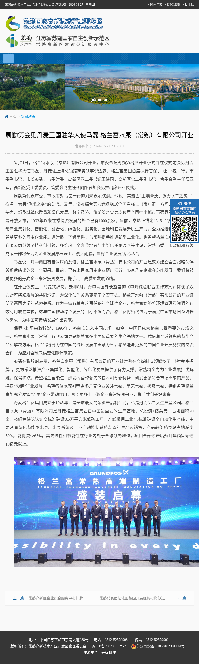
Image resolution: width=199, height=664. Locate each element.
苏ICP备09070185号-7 (109, 646)
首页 (13, 116)
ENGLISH (172, 4)
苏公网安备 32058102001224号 (162, 646)
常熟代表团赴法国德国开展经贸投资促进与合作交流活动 (145, 598)
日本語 (188, 4)
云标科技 (108, 653)
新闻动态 (28, 116)
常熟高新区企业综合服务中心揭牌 (56, 598)
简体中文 (155, 4)
